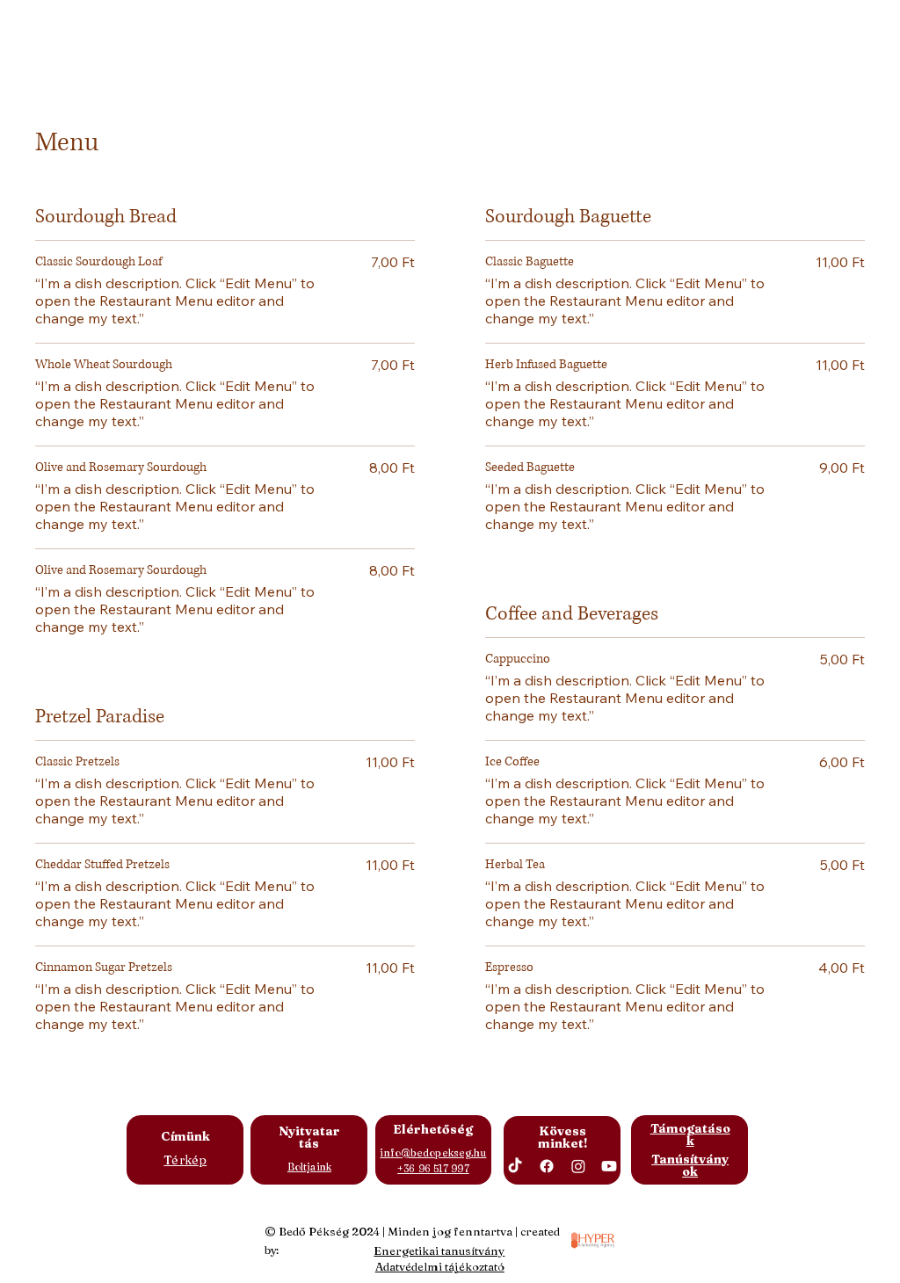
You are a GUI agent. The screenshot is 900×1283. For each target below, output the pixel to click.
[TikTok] (515, 1166)
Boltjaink (309, 1167)
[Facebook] (546, 1166)
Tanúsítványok (690, 1165)
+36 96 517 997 (433, 1169)
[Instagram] (578, 1166)
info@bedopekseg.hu (433, 1153)
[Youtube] (609, 1166)
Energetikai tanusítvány (439, 1250)
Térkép (185, 1160)
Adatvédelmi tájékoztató (439, 1266)
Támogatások (690, 1134)
